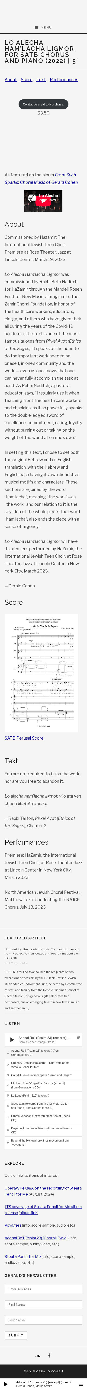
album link (29, 1213)
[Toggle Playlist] (81, 1384)
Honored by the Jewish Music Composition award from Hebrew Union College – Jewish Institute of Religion (42, 953)
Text (41, 79)
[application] (43, 1040)
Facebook (49, 1356)
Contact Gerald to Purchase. (43, 104)
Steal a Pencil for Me (23, 1256)
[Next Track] (21, 1039)
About (11, 79)
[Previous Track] (21, 1035)
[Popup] (78, 1037)
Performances (64, 79)
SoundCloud (38, 1356)
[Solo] (63, 1238)
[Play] (12, 1039)
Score (26, 79)
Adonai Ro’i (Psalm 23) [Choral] (31, 1238)
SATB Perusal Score (24, 738)
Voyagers (13, 1225)
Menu (46, 27)
